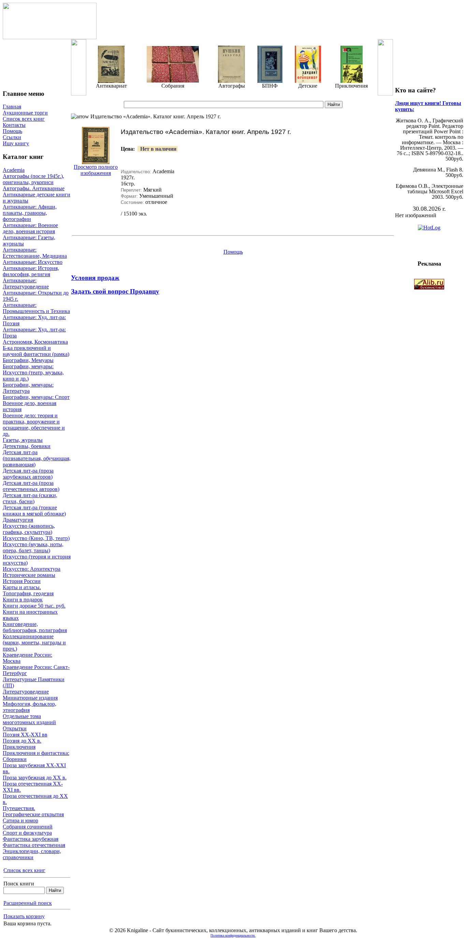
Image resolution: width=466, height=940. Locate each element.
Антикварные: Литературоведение (26, 283)
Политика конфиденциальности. (233, 935)
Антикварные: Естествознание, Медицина (35, 253)
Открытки (15, 728)
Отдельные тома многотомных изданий (29, 719)
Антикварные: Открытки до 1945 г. (36, 296)
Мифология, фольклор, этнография (29, 707)
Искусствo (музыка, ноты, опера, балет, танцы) (33, 547)
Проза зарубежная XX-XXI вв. (34, 768)
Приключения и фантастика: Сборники (36, 756)
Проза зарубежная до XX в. (35, 777)
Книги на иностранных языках (30, 615)
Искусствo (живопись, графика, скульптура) (29, 529)
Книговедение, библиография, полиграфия (35, 627)
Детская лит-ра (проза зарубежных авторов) (28, 474)
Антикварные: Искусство (32, 262)
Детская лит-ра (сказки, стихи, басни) (30, 498)
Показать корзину (24, 916)
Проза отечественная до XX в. (35, 799)
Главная (12, 106)
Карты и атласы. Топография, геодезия (28, 590)
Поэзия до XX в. (22, 741)
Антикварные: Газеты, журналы (29, 241)
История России (22, 581)
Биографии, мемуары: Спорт (36, 397)
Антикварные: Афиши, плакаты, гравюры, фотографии (30, 213)
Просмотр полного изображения (96, 170)
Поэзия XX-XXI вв (25, 734)
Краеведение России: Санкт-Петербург (36, 670)
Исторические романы (29, 575)
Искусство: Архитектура (31, 569)
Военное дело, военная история (29, 406)
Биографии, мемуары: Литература (28, 388)
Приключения (19, 747)
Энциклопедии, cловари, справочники (32, 854)
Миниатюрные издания (30, 698)
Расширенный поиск (27, 903)
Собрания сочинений (28, 827)
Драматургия (18, 520)
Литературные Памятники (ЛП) (33, 682)
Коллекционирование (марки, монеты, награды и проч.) (34, 642)
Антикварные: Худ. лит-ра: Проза (34, 333)
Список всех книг (24, 119)
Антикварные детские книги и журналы (36, 198)
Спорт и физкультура (27, 833)
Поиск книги (18, 883)
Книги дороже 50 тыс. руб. (34, 606)
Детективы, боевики (26, 446)
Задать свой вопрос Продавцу (115, 291)
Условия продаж (95, 277)
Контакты (14, 125)
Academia (14, 170)
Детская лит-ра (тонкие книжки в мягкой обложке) (34, 511)
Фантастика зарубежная (30, 839)
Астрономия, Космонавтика (35, 342)
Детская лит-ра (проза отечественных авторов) (31, 486)
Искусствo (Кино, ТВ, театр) (36, 538)
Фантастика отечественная (34, 845)
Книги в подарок (23, 599)
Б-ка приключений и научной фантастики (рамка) (36, 351)
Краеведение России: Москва (27, 658)
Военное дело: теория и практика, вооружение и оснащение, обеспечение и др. (34, 425)
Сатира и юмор (20, 820)
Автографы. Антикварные (33, 188)
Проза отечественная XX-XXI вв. (33, 787)
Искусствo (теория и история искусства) (37, 560)
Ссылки (12, 137)
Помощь (12, 131)
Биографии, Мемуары (28, 360)
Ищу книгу (16, 143)
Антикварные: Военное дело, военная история (30, 228)
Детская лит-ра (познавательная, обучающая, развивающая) (37, 458)
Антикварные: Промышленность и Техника (36, 308)
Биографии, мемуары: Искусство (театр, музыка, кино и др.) (33, 372)
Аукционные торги (25, 113)
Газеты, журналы (23, 440)
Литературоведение (26, 692)
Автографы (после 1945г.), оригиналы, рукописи (33, 179)
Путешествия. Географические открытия (33, 811)
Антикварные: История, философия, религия (31, 271)
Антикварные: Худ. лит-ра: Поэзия (34, 320)
